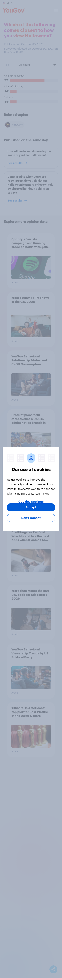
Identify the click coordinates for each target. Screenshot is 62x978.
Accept (31, 507)
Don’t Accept (31, 517)
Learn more (42, 493)
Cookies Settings (31, 501)
